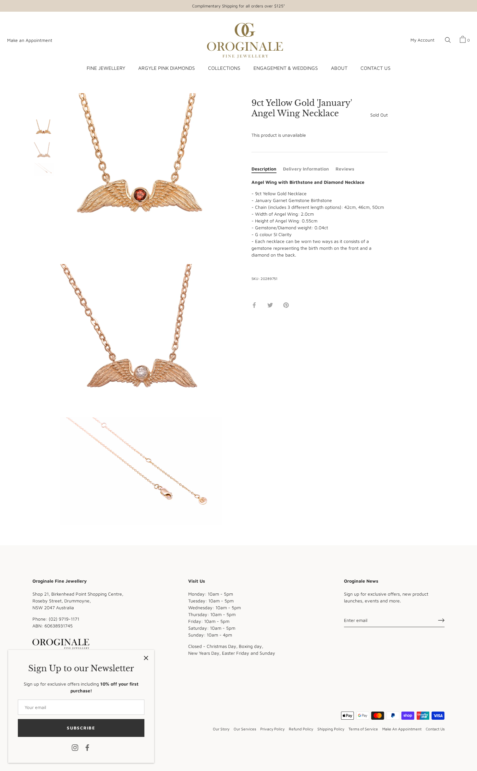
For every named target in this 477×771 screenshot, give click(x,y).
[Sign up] (441, 620)
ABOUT (339, 68)
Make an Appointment (29, 40)
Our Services (245, 729)
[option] (43, 130)
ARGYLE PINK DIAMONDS (166, 68)
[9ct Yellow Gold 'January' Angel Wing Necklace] (43, 129)
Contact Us (435, 729)
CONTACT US (375, 68)
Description (263, 168)
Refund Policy (301, 729)
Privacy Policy (272, 729)
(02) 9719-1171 (64, 619)
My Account (422, 40)
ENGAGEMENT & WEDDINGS (285, 68)
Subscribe (81, 727)
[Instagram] (75, 747)
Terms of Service (363, 729)
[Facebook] (87, 747)
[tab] (267, 168)
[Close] (146, 658)
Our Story (221, 729)
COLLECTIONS (224, 68)
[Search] (448, 40)
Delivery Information (306, 168)
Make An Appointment (402, 729)
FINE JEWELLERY (106, 68)
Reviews (345, 168)
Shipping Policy (330, 729)
